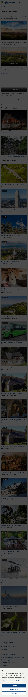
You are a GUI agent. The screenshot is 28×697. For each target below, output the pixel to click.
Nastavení (14, 693)
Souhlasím (14, 685)
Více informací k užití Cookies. (14, 681)
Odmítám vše (14, 689)
